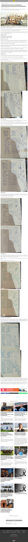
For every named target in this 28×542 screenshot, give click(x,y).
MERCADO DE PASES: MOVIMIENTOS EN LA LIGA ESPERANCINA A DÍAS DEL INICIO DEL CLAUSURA (7, 434)
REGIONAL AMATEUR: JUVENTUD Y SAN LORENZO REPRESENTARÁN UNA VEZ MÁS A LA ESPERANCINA (7, 414)
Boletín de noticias (14, 515)
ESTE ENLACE (24, 383)
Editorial (3, 7)
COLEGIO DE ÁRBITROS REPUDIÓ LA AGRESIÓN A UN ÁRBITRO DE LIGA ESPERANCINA (20, 457)
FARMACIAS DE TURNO (9, 530)
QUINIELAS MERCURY (17, 530)
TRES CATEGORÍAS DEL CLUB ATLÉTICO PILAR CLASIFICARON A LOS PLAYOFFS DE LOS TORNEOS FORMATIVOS (7, 458)
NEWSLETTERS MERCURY (6, 532)
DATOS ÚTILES (23, 530)
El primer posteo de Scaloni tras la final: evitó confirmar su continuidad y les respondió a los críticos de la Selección (20, 414)
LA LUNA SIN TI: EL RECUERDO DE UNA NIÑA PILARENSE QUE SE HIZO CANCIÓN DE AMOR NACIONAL (7, 480)
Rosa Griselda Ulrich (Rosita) (21, 493)
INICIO (3, 530)
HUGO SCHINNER (18, 478)
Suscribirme (14, 520)
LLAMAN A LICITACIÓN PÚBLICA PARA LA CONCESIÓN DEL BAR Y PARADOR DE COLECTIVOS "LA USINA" (6, 510)
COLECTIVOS (18, 532)
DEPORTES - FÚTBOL (4, 3)
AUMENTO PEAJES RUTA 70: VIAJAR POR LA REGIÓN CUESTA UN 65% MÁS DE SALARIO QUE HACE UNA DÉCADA (7, 495)
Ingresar (24, 532)
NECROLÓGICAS (13, 532)
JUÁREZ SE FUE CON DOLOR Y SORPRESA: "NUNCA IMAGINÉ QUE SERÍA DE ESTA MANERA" (20, 433)
